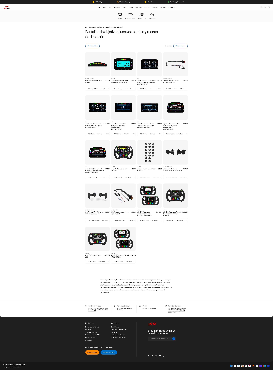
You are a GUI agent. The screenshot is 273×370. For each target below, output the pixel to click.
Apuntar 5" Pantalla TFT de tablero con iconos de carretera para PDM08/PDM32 (171, 126)
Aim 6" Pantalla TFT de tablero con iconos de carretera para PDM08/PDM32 (146, 82)
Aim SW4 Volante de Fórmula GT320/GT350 (120, 256)
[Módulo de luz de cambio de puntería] (97, 64)
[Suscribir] (173, 338)
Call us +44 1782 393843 (109, 352)
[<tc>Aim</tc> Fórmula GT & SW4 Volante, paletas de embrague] (175, 152)
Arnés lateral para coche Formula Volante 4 (170, 81)
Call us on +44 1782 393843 (149, 308)
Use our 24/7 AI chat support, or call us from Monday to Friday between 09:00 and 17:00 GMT (98, 310)
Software (88, 329)
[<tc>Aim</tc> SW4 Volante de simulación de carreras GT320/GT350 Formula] (149, 196)
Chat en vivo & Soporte (118, 335)
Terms (13, 367)
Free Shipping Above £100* (177, 2)
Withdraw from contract (118, 337)
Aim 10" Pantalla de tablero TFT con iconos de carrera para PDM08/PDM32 (145, 125)
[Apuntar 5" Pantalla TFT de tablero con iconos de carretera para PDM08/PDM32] (175, 107)
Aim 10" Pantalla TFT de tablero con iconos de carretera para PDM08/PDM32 (118, 126)
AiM (138, 78)
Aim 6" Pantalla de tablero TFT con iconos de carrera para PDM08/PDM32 (94, 125)
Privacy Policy (18, 367)
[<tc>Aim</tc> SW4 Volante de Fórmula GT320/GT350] (123, 239)
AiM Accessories (89, 78)
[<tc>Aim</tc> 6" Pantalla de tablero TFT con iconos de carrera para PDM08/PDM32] (97, 107)
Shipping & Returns (7, 367)
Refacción (114, 332)
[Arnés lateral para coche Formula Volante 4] (175, 64)
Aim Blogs (88, 340)
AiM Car (113, 78)
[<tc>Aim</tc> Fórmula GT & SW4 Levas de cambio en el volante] (97, 196)
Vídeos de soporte (91, 332)
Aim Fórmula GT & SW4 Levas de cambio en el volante (94, 213)
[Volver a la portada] (86, 27)
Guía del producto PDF (92, 335)
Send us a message (92, 352)
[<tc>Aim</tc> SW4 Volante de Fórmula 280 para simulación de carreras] (175, 196)
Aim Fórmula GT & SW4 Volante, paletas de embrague (172, 169)
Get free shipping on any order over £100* (124, 309)
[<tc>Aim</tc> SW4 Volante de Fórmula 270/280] (123, 152)
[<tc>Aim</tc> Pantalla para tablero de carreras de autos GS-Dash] (123, 64)
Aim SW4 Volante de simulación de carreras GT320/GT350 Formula (144, 213)
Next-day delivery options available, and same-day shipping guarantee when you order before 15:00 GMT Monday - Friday (177, 310)
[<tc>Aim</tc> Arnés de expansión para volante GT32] (123, 196)
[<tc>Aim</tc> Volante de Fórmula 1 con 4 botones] (149, 152)
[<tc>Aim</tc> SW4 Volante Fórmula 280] (97, 239)
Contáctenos (115, 327)
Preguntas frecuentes (92, 327)
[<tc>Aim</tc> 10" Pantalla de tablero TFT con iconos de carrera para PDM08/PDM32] (149, 107)
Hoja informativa (90, 337)
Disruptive (24, 364)
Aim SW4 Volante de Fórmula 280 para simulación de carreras (172, 213)
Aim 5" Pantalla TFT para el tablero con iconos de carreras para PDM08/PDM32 (94, 170)
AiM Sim (139, 210)
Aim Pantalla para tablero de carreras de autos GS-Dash (119, 81)
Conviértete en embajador (119, 329)
